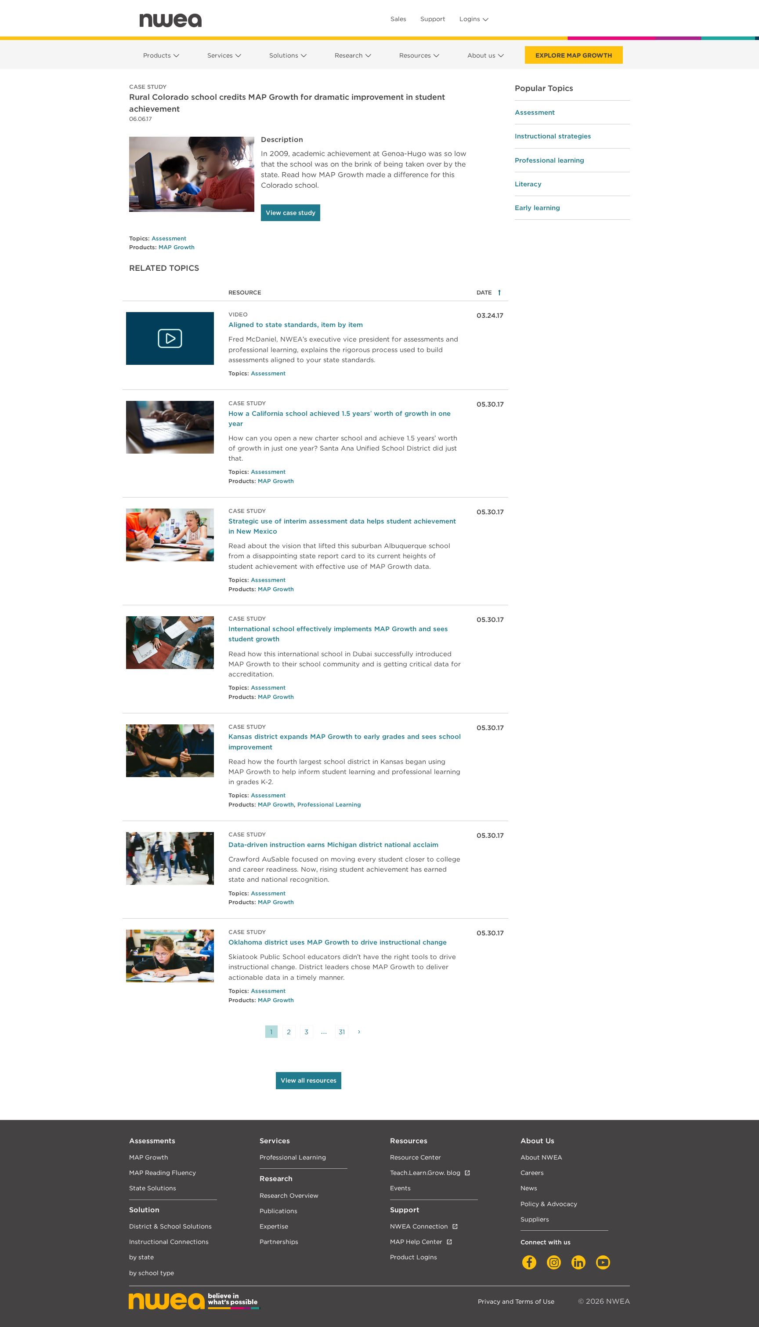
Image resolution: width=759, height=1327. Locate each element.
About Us (537, 1141)
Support (432, 18)
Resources (415, 55)
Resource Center (415, 1157)
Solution (144, 1210)
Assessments (152, 1141)
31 (342, 1032)
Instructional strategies (553, 136)
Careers (532, 1172)
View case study (290, 212)
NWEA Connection (419, 1226)
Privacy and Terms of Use (516, 1301)
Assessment (169, 238)
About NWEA (541, 1157)
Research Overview (289, 1195)
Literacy (528, 184)
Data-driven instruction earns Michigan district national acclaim (333, 844)
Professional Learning (329, 804)
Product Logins (413, 1257)
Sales (398, 18)
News (528, 1188)
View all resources (308, 1080)
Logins (469, 18)
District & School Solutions (170, 1226)
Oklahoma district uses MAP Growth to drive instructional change (337, 942)
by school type (151, 1272)
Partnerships (279, 1241)
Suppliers (534, 1219)
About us (481, 55)
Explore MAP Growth (573, 55)
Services (220, 55)
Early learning (537, 207)
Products (157, 55)
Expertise (274, 1226)
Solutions (283, 55)
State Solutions (152, 1188)
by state (141, 1257)
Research (349, 55)
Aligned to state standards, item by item (295, 324)
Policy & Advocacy (548, 1203)
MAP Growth (177, 247)
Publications (278, 1210)
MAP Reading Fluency (162, 1172)
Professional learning (549, 160)
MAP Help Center (416, 1241)
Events (400, 1188)
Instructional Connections (169, 1241)
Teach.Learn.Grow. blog (425, 1172)
